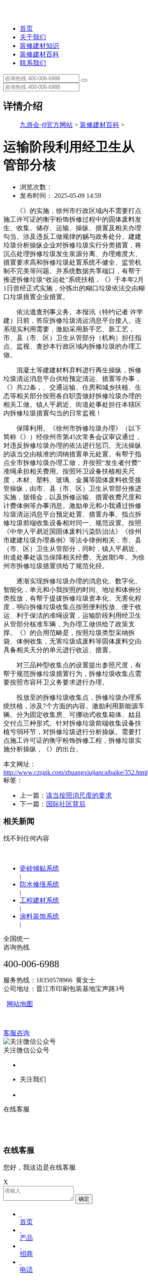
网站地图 (20, 1003)
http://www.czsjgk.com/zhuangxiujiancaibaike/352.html (75, 772)
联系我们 (33, 62)
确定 (84, 1199)
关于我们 (33, 37)
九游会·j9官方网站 (46, 124)
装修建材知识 (39, 45)
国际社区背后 (66, 803)
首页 (26, 28)
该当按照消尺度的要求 (79, 795)
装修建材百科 (39, 54)
